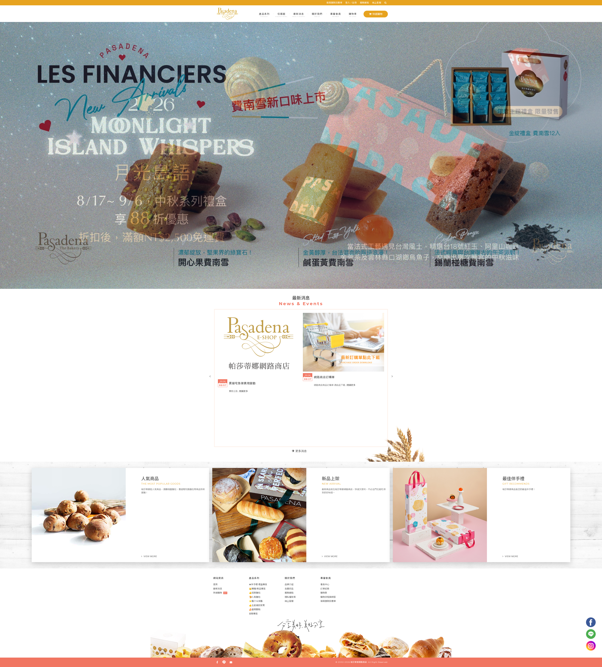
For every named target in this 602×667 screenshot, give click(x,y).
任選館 (281, 14)
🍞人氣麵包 (254, 596)
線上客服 (376, 2)
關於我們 (317, 14)
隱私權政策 (290, 596)
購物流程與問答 (328, 596)
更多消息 (301, 451)
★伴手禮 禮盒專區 (258, 584)
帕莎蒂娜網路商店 (359, 662)
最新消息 (298, 14)
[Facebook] (217, 662)
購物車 (353, 14)
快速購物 (377, 14)
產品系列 (264, 14)
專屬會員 (335, 14)
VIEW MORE (150, 556)
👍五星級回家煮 (257, 605)
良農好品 (289, 588)
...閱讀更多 (276, 380)
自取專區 (253, 613)
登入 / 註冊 (351, 2)
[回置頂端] (593, 658)
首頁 (215, 584)
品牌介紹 (289, 584)
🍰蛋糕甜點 (254, 609)
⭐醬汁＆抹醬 (256, 600)
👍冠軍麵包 (254, 592)
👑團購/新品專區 (257, 588)
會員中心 (324, 584)
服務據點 (364, 2)
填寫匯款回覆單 (334, 2)
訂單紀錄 (324, 588)
